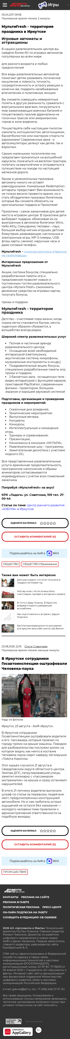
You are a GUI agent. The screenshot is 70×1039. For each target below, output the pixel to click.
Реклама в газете (16, 902)
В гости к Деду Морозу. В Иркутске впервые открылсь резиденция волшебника (37, 605)
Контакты (10, 897)
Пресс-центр (51, 907)
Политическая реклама (21, 907)
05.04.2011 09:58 (11, 14)
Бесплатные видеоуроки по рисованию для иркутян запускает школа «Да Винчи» (40, 627)
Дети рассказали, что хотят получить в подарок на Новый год (38, 581)
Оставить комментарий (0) (35, 536)
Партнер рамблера (33, 1021)
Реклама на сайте (35, 897)
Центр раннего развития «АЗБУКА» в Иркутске (33, 507)
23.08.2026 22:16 (12, 646)
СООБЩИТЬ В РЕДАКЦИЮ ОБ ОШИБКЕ (30, 917)
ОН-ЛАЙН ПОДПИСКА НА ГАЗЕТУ (25, 912)
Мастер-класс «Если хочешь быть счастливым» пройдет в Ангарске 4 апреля (41, 592)
